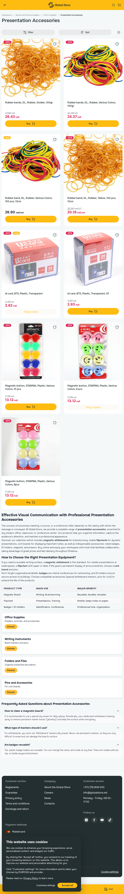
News (47, 798)
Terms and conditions (17, 803)
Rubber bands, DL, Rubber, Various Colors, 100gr (91, 104)
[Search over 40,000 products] (113, 4)
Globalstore (7, 15)
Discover (11, 626)
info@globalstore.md (95, 792)
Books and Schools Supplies (27, 15)
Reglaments (12, 787)
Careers (48, 792)
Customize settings (45, 885)
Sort (87, 32)
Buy (28, 123)
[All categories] (5, 5)
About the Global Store (57, 787)
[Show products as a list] (118, 32)
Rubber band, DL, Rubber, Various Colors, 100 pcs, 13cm (28, 199)
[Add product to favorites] (55, 44)
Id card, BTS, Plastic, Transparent (24, 293)
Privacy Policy (30, 878)
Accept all (67, 885)
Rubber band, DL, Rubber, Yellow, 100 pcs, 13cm (91, 199)
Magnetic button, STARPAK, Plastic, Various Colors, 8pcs (30, 483)
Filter (30, 32)
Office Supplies (50, 15)
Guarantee (11, 792)
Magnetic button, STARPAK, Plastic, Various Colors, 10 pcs (30, 387)
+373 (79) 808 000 (93, 787)
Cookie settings (110, 871)
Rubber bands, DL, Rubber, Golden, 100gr (29, 102)
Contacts (49, 803)
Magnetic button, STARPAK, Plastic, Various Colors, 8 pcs (92, 387)
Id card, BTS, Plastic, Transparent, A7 (88, 293)
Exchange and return (17, 809)
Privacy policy (13, 798)
